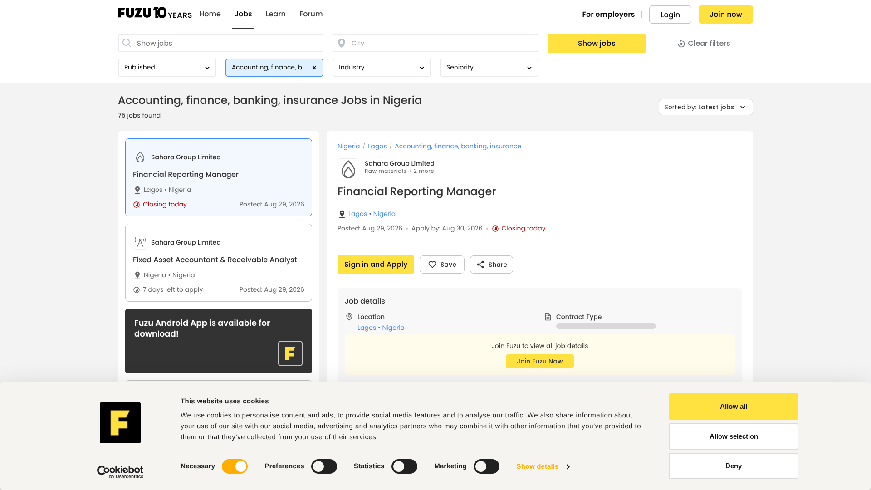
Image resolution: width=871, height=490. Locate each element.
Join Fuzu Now (540, 361)
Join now (726, 14)
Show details (538, 466)
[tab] (218, 177)
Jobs (243, 14)
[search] (220, 43)
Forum (311, 14)
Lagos (153, 190)
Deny (733, 466)
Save (448, 264)
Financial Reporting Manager (186, 174)
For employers (608, 14)
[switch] (324, 466)
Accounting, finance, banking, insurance (458, 146)
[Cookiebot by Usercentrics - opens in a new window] (120, 472)
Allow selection (734, 436)
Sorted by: (699, 107)
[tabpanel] (540, 310)
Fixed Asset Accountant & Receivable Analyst (215, 260)
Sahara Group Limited (400, 163)
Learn (276, 14)
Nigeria (177, 190)
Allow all (733, 406)
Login (670, 15)
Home (210, 14)
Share (498, 264)
